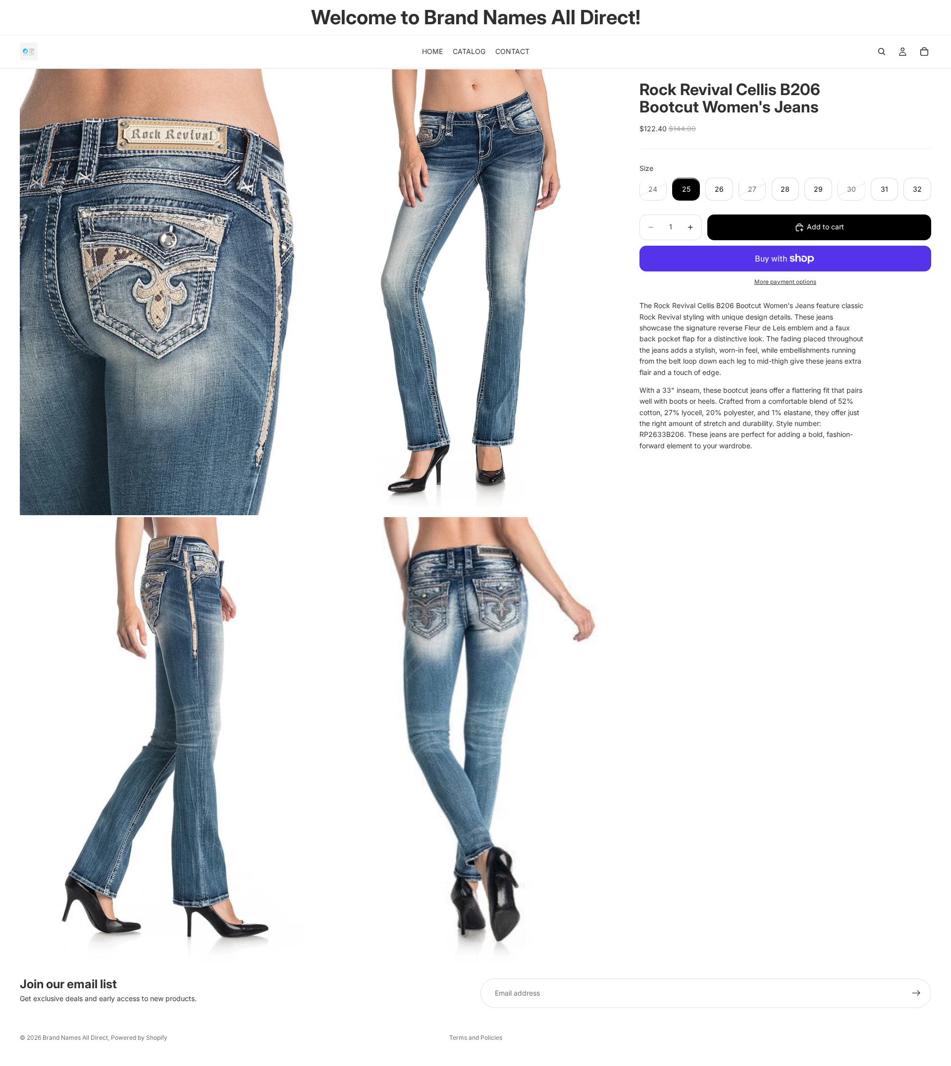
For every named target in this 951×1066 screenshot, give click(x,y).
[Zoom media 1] (168, 292)
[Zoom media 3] (168, 740)
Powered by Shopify (139, 1037)
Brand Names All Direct (75, 1037)
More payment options (785, 281)
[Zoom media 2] (467, 292)
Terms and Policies (475, 1037)
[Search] (882, 51)
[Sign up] (916, 993)
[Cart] (924, 51)
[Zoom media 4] (467, 740)
